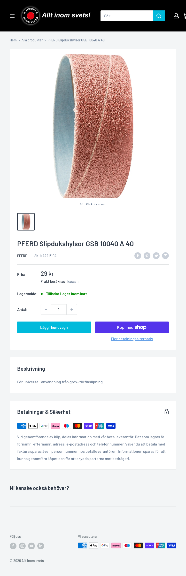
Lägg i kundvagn (54, 327)
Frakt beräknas (53, 281)
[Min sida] (176, 15)
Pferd (22, 256)
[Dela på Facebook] (137, 255)
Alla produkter (32, 40)
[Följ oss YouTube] (31, 546)
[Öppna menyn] (12, 16)
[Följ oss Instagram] (22, 546)
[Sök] (159, 15)
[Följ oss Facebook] (13, 546)
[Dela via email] (165, 255)
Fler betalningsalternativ (132, 338)
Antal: (22, 309)
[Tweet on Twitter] (156, 255)
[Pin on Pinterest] (147, 255)
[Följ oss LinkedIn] (40, 546)
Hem (13, 40)
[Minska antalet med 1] (46, 309)
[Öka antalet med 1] (72, 309)
